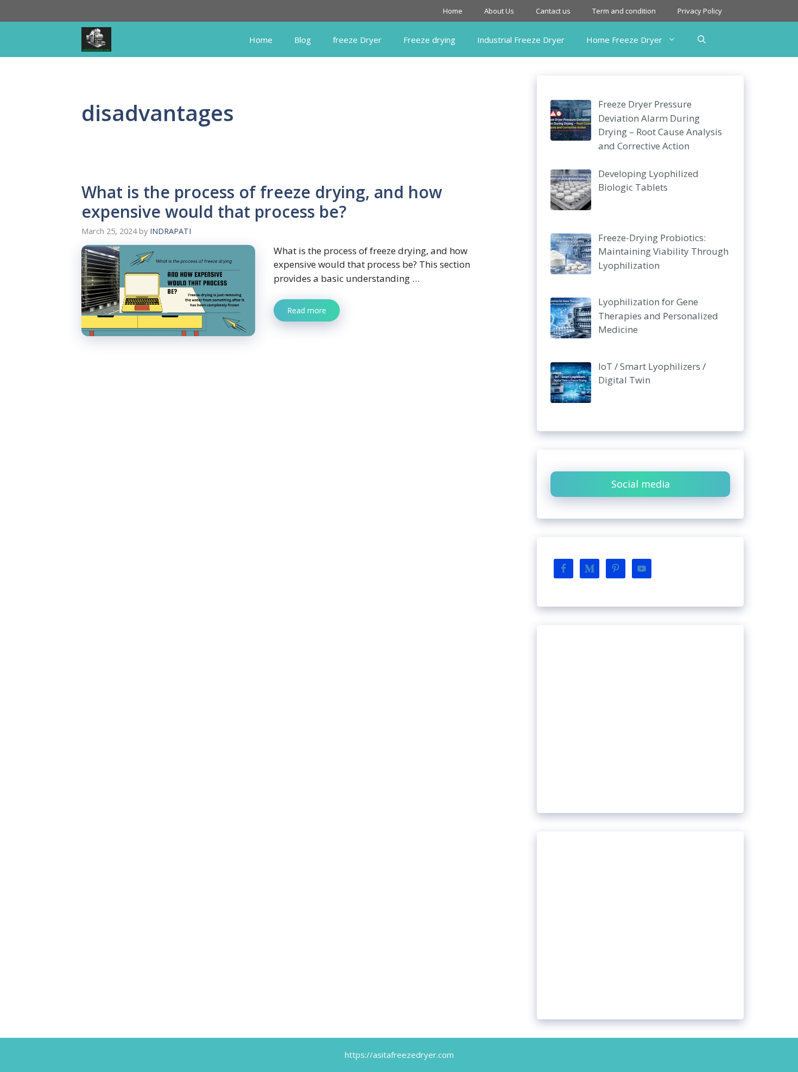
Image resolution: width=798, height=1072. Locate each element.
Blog (302, 39)
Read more (306, 310)
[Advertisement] (640, 719)
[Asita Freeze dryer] (96, 39)
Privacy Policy (699, 11)
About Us (499, 11)
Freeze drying (429, 39)
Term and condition (624, 11)
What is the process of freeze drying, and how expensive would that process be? (261, 202)
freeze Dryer (357, 39)
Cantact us (553, 11)
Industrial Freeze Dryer (521, 39)
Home (453, 11)
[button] (702, 39)
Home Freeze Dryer (624, 39)
